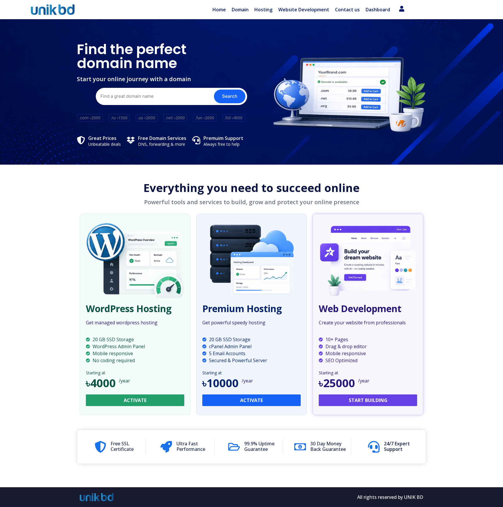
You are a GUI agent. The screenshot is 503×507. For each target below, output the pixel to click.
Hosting (263, 9)
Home (219, 9)
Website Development (303, 9)
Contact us (347, 9)
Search (229, 96)
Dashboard (378, 9)
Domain (240, 9)
